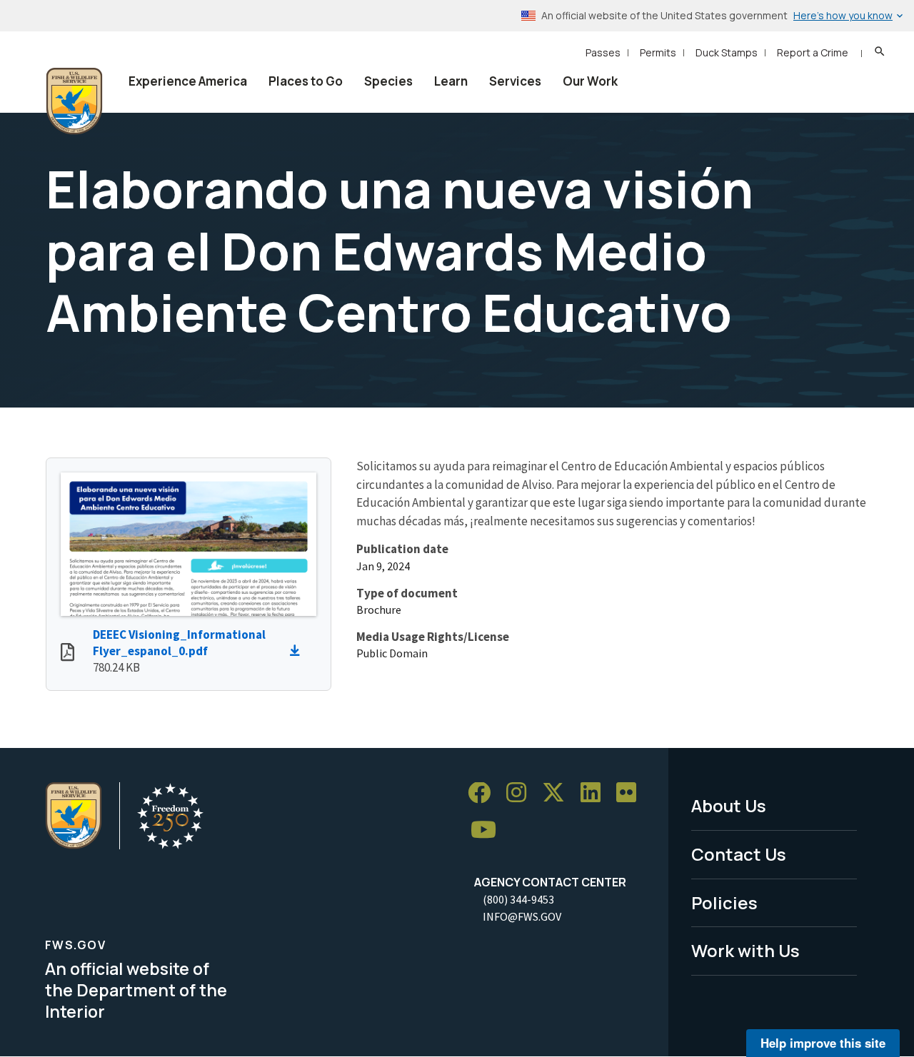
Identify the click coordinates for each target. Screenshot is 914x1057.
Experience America (188, 81)
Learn (451, 81)
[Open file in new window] (67, 654)
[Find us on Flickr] (631, 793)
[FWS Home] (74, 101)
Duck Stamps (726, 52)
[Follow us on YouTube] (488, 830)
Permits (658, 52)
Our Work (590, 81)
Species (388, 81)
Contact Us (738, 854)
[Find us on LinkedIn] (596, 793)
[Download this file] (298, 651)
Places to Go (305, 81)
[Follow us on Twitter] (558, 793)
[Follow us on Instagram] (521, 793)
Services (515, 81)
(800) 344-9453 (518, 899)
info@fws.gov (522, 916)
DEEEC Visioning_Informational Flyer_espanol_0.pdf (179, 643)
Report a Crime (812, 52)
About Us (728, 805)
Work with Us (745, 950)
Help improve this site (822, 1042)
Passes (603, 52)
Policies (724, 902)
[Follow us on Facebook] (484, 793)
